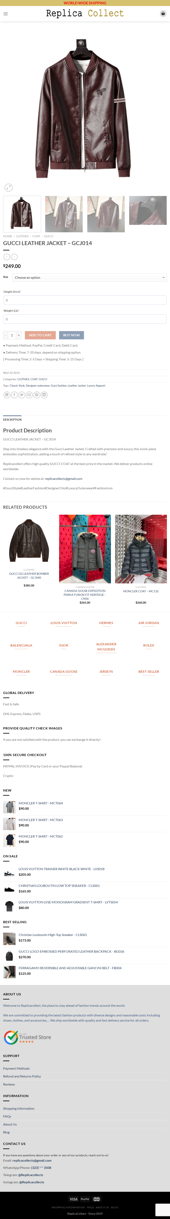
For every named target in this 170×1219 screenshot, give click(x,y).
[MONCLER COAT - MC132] (141, 549)
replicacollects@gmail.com (63, 478)
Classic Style (17, 385)
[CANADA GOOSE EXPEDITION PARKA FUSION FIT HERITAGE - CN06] (85, 549)
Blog (6, 1132)
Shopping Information (18, 1108)
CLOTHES (22, 236)
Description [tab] (12, 419)
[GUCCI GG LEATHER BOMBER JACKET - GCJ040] (29, 540)
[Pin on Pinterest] (36, 395)
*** (41, 1167)
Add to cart (40, 335)
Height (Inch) (19, 291)
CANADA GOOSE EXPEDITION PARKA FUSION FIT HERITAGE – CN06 (85, 594)
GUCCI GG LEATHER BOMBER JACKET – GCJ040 (29, 575)
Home (7, 236)
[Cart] (163, 13)
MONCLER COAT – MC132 (141, 591)
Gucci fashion (59, 385)
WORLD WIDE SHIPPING (85, 3)
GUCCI (48, 236)
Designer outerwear (38, 385)
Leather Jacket (77, 385)
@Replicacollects (30, 1175)
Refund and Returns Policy (22, 1076)
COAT (36, 236)
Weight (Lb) (18, 310)
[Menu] (5, 14)
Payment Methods (16, 1068)
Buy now (71, 335)
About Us (10, 1124)
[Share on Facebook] (14, 395)
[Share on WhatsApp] (7, 395)
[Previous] (11, 111)
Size (5, 277)
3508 (47, 1167)
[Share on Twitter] (21, 395)
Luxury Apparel (96, 385)
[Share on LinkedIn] (44, 395)
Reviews (9, 1084)
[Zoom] (9, 188)
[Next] (158, 111)
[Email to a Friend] (29, 395)
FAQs (7, 1116)
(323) (35, 1167)
